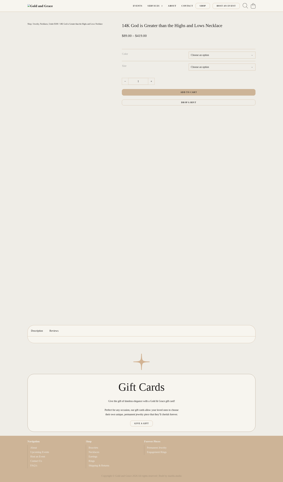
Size (124, 65)
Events (137, 6)
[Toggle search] (245, 6)
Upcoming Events (39, 452)
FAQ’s (33, 465)
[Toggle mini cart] (253, 6)
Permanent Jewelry (157, 447)
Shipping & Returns (99, 465)
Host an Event (37, 456)
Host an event (226, 6)
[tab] (37, 330)
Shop (203, 6)
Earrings (93, 456)
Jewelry (36, 24)
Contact (187, 6)
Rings (92, 461)
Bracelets (93, 447)
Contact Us (36, 461)
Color (125, 53)
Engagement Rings (157, 452)
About (172, 6)
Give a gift (141, 423)
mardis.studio (175, 475)
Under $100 (53, 24)
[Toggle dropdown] (162, 6)
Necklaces (44, 24)
